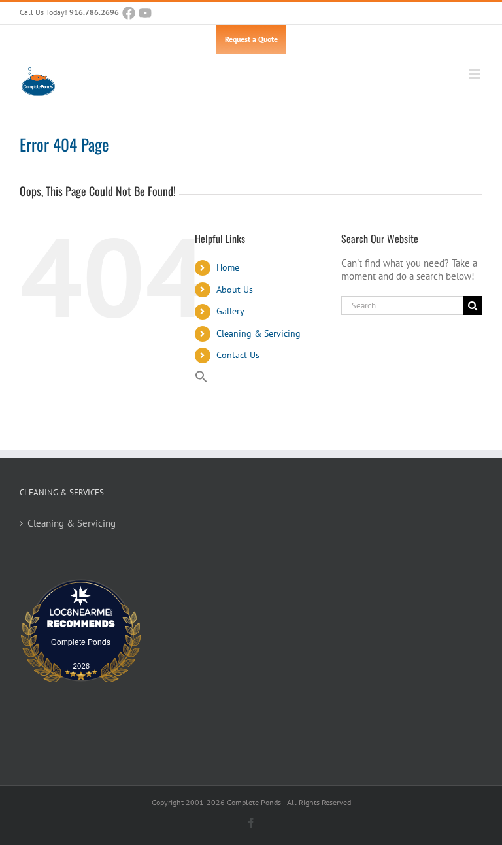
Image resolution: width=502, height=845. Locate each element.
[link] (128, 13)
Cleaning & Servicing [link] (258, 333)
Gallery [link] (230, 311)
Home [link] (227, 267)
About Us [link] (234, 289)
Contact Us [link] (237, 355)
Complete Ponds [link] (80, 641)
